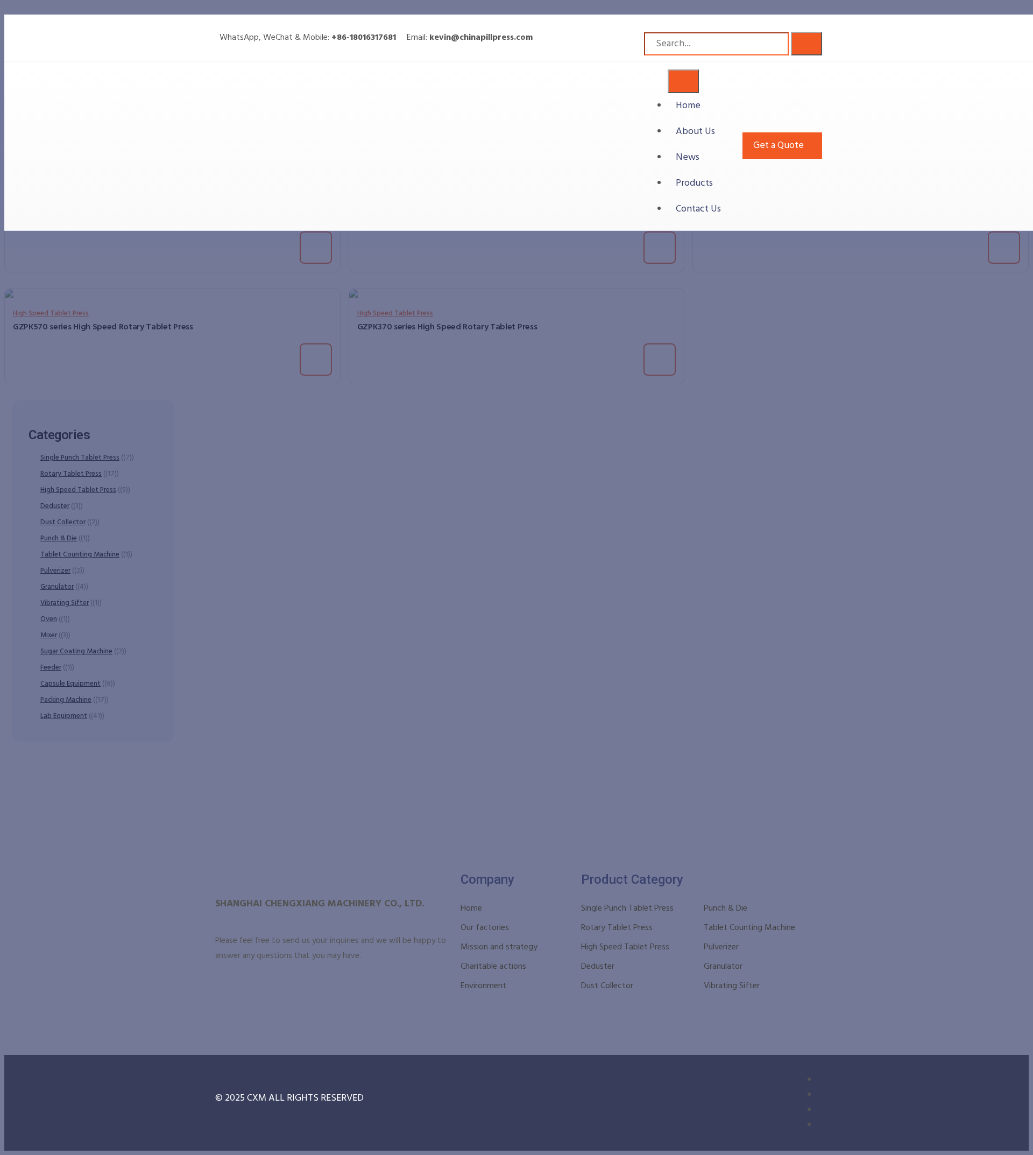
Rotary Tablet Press (617, 928)
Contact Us (698, 209)
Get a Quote (778, 145)
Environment (483, 986)
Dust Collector (607, 986)
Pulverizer (721, 947)
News (687, 157)
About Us (695, 131)
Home (688, 106)
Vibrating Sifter (732, 986)
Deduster (597, 967)
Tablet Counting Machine (749, 928)
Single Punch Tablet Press (627, 908)
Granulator (723, 967)
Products (694, 183)
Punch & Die (725, 908)
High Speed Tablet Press (625, 947)
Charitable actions (493, 967)
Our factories (485, 928)
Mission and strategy (499, 947)
